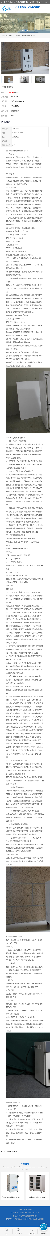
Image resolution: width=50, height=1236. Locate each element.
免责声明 (26, 1219)
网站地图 (41, 1219)
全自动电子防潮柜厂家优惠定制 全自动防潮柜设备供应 (23, 1197)
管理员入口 (33, 1219)
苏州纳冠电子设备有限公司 (21, 1216)
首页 (10, 36)
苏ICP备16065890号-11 (32, 1212)
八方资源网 (18, 1219)
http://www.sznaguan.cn (9, 1151)
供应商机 (17, 36)
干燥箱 (24, 36)
